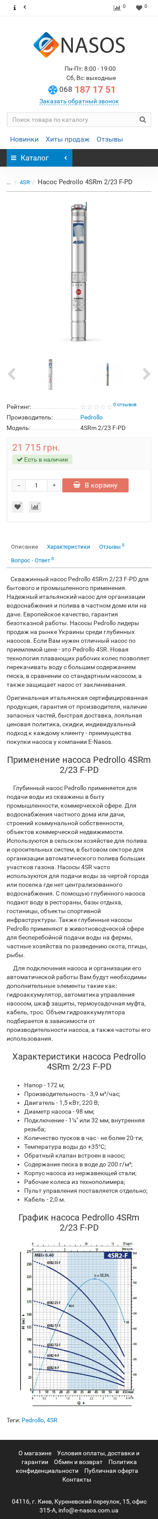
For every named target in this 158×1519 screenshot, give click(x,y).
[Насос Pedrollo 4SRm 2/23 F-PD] (79, 273)
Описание (24, 546)
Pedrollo (33, 1420)
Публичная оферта (111, 1470)
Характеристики (68, 546)
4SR (25, 182)
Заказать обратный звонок (79, 101)
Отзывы (110, 139)
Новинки (24, 139)
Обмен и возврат (78, 1461)
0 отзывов (124, 405)
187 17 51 (87, 89)
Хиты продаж (68, 139)
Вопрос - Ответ (32, 560)
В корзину (101, 485)
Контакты (76, 1479)
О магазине (34, 1453)
